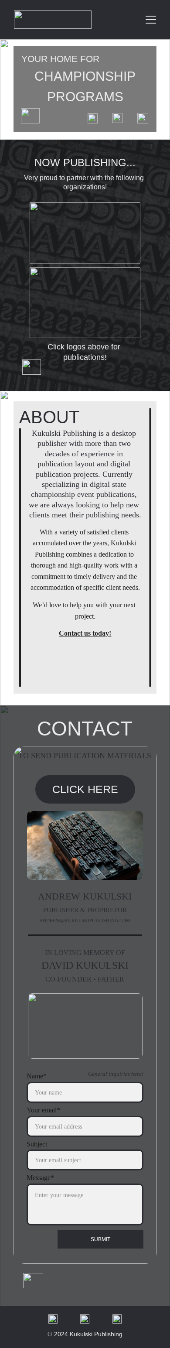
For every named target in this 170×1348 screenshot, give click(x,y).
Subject (37, 1144)
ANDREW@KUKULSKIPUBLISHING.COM (84, 920)
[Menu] (151, 20)
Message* (40, 1177)
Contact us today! (85, 633)
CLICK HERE (85, 789)
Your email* (43, 1110)
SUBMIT (100, 1239)
